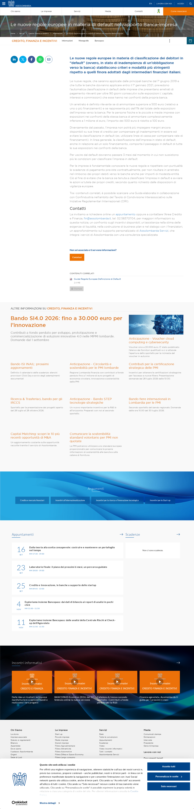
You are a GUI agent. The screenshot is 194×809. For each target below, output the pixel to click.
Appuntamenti (23, 534)
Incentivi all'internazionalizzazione (70, 500)
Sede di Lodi (16, 757)
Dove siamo (16, 749)
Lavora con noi (164, 4)
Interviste (148, 740)
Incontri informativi (27, 663)
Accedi (180, 4)
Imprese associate (19, 737)
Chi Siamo (16, 730)
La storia (14, 734)
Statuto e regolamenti (20, 740)
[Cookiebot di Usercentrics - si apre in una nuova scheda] (19, 803)
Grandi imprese (62, 743)
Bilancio (14, 743)
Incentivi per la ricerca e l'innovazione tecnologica (117, 500)
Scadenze (132, 534)
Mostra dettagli (48, 803)
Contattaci (77, 257)
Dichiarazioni (149, 737)
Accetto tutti (168, 766)
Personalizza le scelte (167, 776)
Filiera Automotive (63, 752)
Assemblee (15, 746)
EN (150, 4)
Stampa (78, 288)
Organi (14, 754)
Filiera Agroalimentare (65, 746)
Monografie (84, 40)
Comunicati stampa (152, 734)
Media (147, 730)
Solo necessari (169, 786)
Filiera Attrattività (63, 749)
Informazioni (57, 33)
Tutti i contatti (105, 752)
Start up (58, 734)
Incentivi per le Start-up (160, 500)
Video (102, 746)
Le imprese (61, 730)
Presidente (148, 743)
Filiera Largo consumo (65, 757)
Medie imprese (61, 740)
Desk (101, 734)
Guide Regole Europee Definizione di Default (97, 279)
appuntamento (125, 214)
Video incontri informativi (110, 749)
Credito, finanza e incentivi (38, 33)
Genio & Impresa (151, 746)
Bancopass (99, 40)
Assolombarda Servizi (153, 230)
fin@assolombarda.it (97, 218)
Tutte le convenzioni (108, 737)
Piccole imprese (62, 737)
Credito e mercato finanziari (32, 500)
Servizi (21, 33)
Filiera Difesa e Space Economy (69, 754)
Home (13, 33)
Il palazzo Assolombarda (22, 752)
